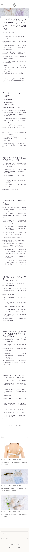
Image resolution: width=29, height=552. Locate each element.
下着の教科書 (13, 544)
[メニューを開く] (3, 4)
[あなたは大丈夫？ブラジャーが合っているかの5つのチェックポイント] (14, 450)
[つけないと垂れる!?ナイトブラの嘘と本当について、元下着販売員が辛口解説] (14, 476)
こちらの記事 (17, 80)
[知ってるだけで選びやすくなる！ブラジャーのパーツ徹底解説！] (14, 502)
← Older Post (5, 431)
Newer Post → (23, 431)
